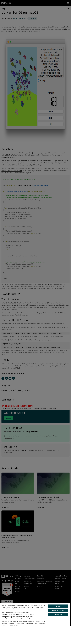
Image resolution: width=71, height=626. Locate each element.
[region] (35, 614)
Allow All (58, 606)
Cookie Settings (58, 614)
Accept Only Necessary (58, 610)
